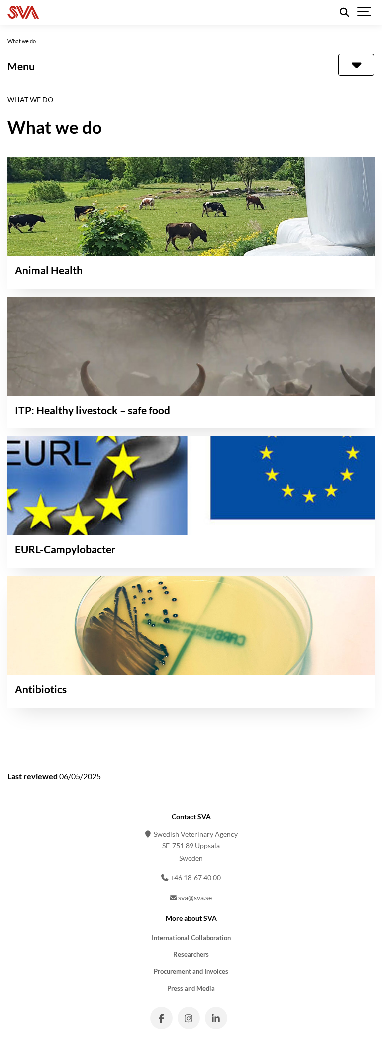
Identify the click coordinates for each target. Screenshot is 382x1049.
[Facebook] (161, 1018)
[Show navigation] (365, 12)
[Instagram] (189, 1018)
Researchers (191, 954)
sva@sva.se (194, 897)
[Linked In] (216, 1018)
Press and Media (191, 988)
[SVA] (69, 12)
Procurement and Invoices (191, 971)
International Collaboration (191, 938)
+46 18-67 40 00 (195, 877)
